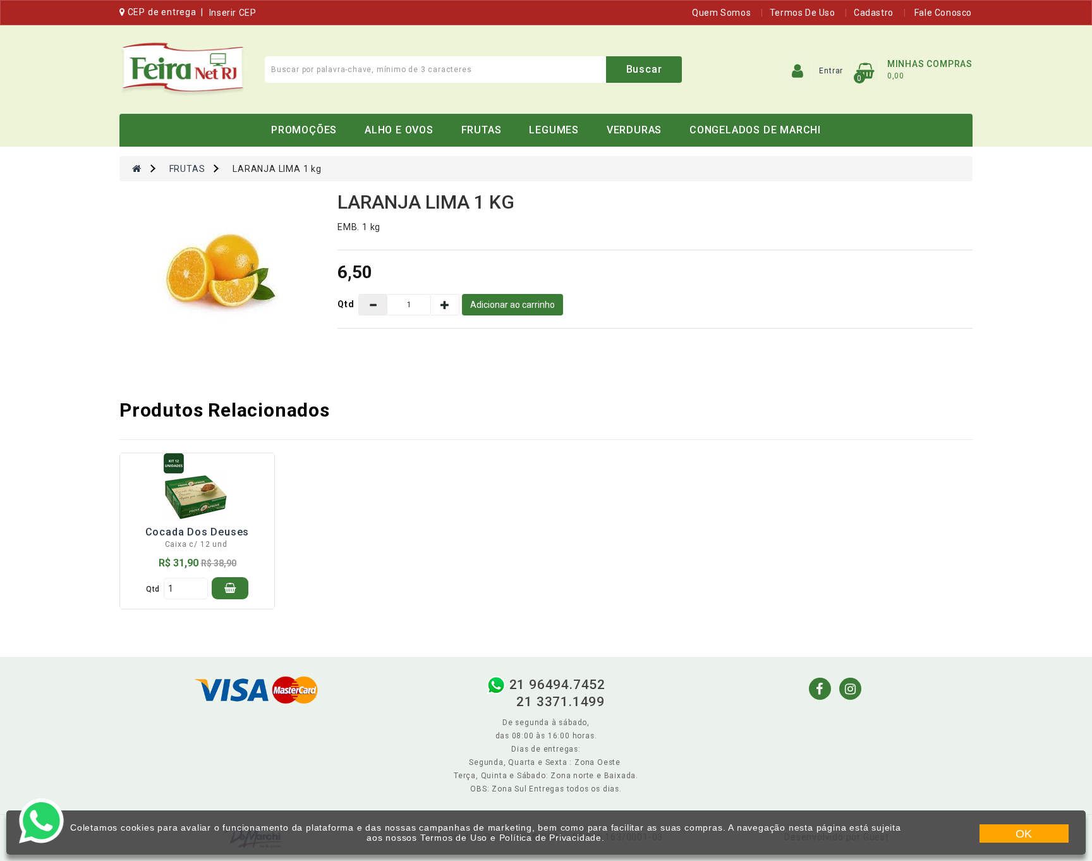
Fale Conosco (942, 13)
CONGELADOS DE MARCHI (755, 130)
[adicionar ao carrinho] (230, 588)
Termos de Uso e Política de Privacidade (511, 838)
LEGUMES (554, 130)
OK (1024, 833)
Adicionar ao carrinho (512, 305)
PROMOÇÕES (304, 130)
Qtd (346, 304)
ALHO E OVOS (399, 130)
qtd (153, 589)
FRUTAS (481, 130)
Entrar (831, 70)
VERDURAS (634, 130)
